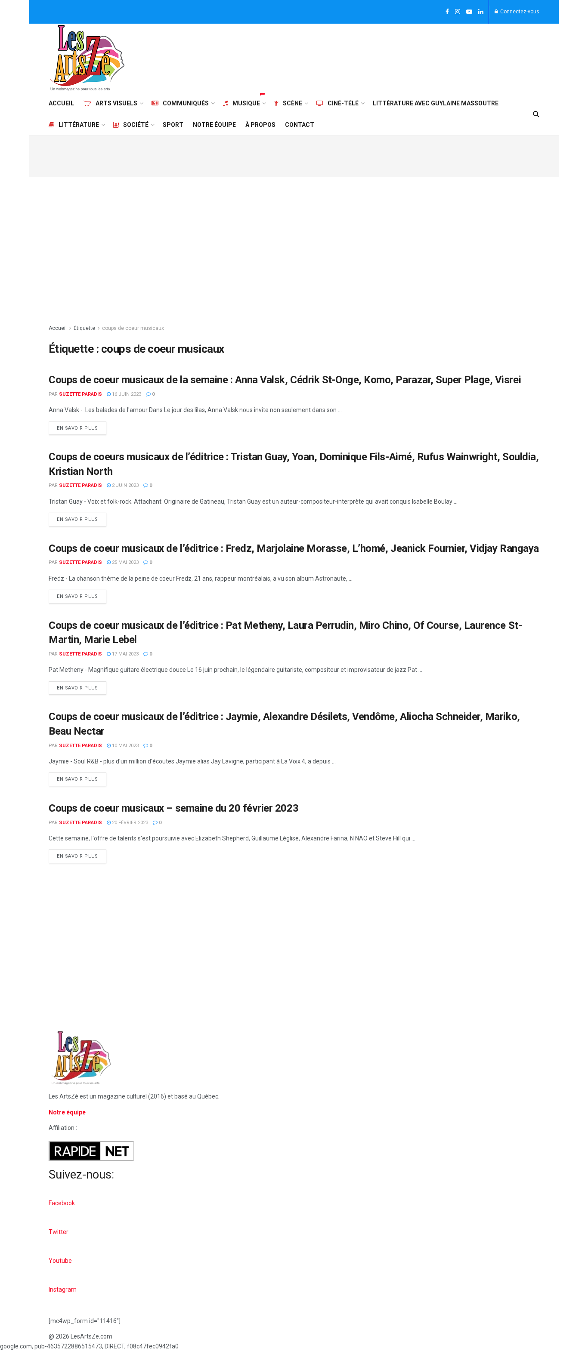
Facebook (62, 1203)
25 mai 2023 (125, 562)
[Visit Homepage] (87, 58)
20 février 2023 (129, 822)
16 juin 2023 (126, 394)
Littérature (79, 124)
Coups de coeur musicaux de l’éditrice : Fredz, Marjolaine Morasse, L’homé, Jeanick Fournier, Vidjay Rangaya (294, 548)
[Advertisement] (382, 56)
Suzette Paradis (80, 394)
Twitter (58, 1231)
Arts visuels (116, 103)
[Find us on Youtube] (469, 12)
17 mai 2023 (125, 654)
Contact (299, 124)
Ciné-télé (343, 103)
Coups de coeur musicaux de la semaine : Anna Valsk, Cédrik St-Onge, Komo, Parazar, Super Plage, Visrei (285, 380)
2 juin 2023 (125, 485)
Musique (246, 103)
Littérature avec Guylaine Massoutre (435, 103)
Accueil (61, 103)
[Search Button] (536, 114)
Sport (173, 124)
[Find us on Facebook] (447, 12)
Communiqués (186, 103)
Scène (292, 103)
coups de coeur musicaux (133, 328)
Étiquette (84, 328)
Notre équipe (214, 124)
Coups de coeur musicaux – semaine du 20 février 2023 (173, 808)
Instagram (63, 1289)
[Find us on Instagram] (457, 12)
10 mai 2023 (125, 745)
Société (136, 124)
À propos (260, 124)
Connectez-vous (519, 12)
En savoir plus (81, 426)
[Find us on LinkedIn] (480, 12)
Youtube (60, 1260)
